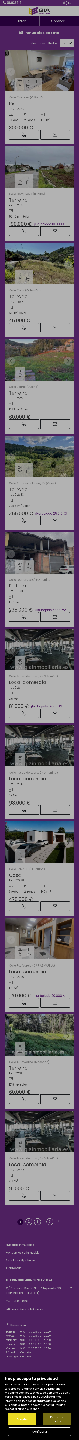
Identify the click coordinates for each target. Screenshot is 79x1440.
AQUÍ (44, 1397)
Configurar (39, 1432)
